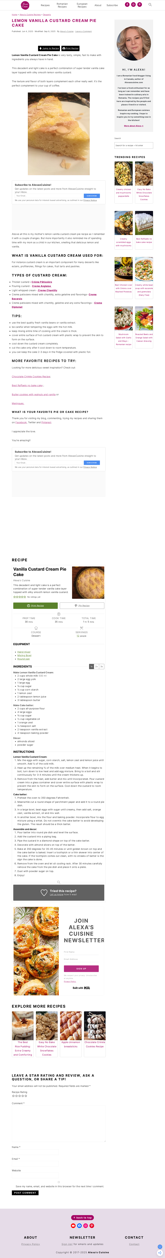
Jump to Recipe (50, 48)
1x (91, 666)
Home (14, 14)
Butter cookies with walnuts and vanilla (34, 394)
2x (96, 666)
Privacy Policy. (70, 981)
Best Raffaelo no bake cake (27, 385)
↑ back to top (82, 1217)
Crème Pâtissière (42, 282)
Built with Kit (81, 988)
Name (16, 1147)
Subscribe (112, 5)
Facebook (21, 422)
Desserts (47, 14)
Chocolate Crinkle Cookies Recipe (31, 376)
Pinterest (46, 422)
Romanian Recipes (62, 5)
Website (16, 1170)
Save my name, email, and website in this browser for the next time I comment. (60, 1186)
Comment (18, 1103)
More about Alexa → (133, 126)
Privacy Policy (30, 1244)
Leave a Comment (83, 31)
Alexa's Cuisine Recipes (30, 14)
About (98, 5)
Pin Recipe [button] (84, 605)
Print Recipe (72, 48)
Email (16, 1158)
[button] (14, 597)
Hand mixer (24, 652)
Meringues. (18, 403)
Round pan (23, 659)
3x (101, 666)
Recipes (45, 5)
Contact (134, 1244)
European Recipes (82, 5)
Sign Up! (67, 1244)
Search (117, 138)
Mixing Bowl (24, 655)
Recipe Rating (19, 1092)
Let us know (56, 894)
